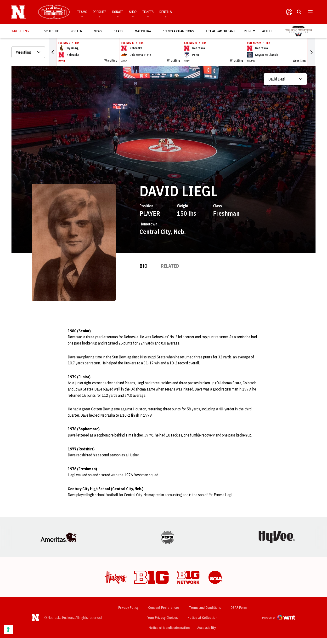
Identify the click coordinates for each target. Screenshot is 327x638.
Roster (76, 31)
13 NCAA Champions (178, 31)
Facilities (269, 31)
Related (170, 266)
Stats (118, 31)
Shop (133, 12)
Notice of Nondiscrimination (169, 628)
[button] (52, 52)
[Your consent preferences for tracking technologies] (8, 629)
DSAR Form (239, 607)
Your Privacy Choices (162, 617)
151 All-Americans (220, 31)
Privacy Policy (128, 607)
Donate (117, 12)
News (98, 31)
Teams (82, 12)
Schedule (51, 31)
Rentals (165, 12)
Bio (143, 266)
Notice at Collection (202, 617)
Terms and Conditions (205, 607)
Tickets (148, 12)
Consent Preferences (164, 607)
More (248, 31)
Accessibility (206, 627)
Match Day (144, 31)
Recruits (100, 12)
